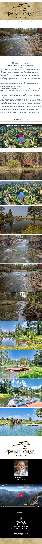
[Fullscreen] (40, 506)
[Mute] (38, 506)
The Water (31, 21)
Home (7, 21)
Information (21, 24)
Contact (27, 24)
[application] (21, 495)
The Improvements (22, 21)
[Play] (1, 506)
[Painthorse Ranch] (21, 10)
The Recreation (12, 24)
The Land (13, 21)
